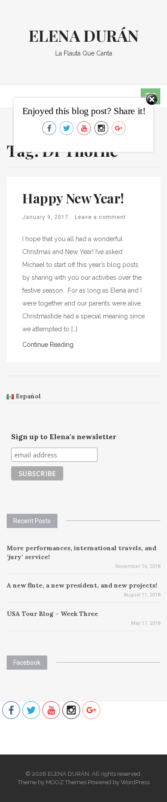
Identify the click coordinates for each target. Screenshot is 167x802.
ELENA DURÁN (84, 35)
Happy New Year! (73, 198)
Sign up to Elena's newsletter (63, 436)
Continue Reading (47, 344)
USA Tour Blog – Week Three (52, 614)
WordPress (135, 782)
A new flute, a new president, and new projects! (82, 585)
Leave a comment (100, 217)
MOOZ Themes (66, 782)
